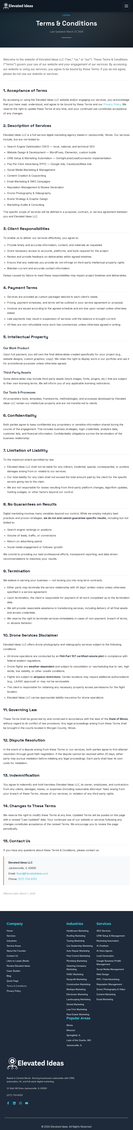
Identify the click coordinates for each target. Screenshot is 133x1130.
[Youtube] (26, 1103)
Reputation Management (109, 984)
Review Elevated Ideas (18, 966)
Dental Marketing (75, 1004)
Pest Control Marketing (78, 956)
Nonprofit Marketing (76, 979)
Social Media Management (110, 969)
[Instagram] (20, 1103)
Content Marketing (106, 994)
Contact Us (12, 956)
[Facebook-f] (8, 1103)
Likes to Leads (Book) (18, 961)
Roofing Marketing (75, 935)
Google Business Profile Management (109, 963)
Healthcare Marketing (77, 930)
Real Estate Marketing (77, 1014)
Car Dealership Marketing (79, 945)
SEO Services (104, 930)
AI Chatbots (103, 945)
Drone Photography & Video (111, 989)
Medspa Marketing (76, 989)
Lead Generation (105, 956)
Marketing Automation (108, 940)
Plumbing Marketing (76, 961)
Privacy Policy (112, 104)
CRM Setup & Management (111, 935)
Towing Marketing (75, 940)
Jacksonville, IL (74, 1045)
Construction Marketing (78, 984)
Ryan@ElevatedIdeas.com (32, 873)
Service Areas (14, 945)
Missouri (70, 1030)
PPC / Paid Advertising (108, 979)
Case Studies (13, 971)
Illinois (69, 1025)
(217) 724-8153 (27, 879)
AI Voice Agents (104, 951)
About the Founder (16, 951)
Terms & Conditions (17, 986)
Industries (12, 940)
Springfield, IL (73, 1035)
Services (11, 935)
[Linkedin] (14, 1103)
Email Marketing (105, 999)
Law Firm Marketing (76, 1009)
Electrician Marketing (77, 994)
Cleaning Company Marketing (76, 968)
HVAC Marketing (74, 974)
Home (10, 930)
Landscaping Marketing (78, 999)
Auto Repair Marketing (78, 951)
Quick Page (12, 981)
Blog (9, 976)
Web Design (103, 974)
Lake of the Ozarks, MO (78, 1040)
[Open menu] (126, 6)
